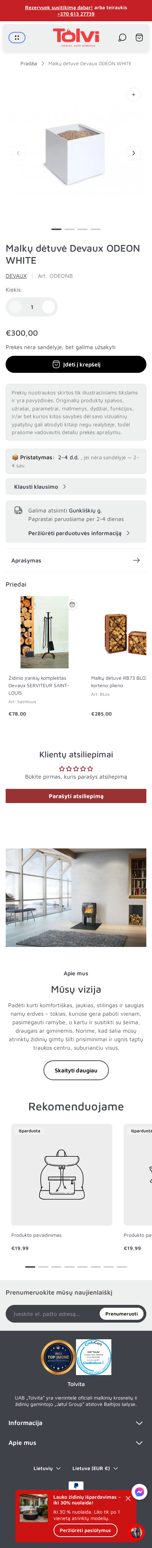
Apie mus (22, 1442)
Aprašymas (26, 560)
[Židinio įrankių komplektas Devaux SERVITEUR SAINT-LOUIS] (44, 632)
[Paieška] (122, 37)
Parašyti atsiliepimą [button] (76, 796)
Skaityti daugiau (76, 1070)
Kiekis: (14, 289)
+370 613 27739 (76, 14)
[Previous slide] (18, 153)
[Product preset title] (61, 1174)
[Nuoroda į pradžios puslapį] (58, 1357)
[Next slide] (134, 153)
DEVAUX (16, 276)
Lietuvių (43, 1468)
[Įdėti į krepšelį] (72, 604)
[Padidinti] (134, 95)
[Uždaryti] (128, 1498)
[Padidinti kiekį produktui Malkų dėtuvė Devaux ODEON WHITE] (48, 307)
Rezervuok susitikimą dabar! (59, 7)
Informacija (25, 1422)
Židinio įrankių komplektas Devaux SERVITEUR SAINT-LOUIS (39, 685)
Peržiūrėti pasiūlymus (85, 1530)
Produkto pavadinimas (36, 1235)
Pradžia (29, 63)
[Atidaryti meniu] (16, 37)
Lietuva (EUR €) (91, 1468)
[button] (56, 229)
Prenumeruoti (121, 1314)
